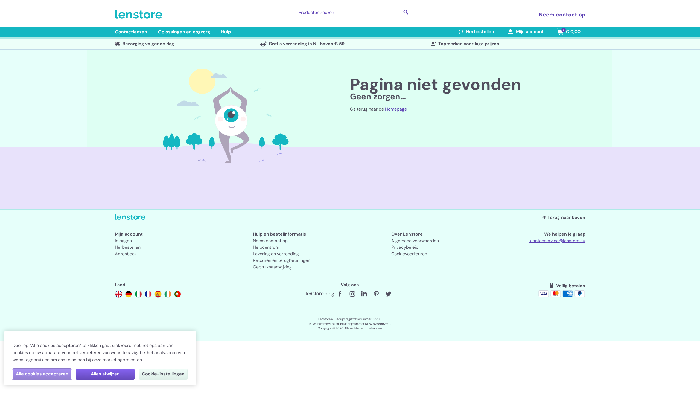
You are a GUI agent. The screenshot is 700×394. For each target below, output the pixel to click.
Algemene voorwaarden (415, 241)
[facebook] (340, 294)
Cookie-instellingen (163, 374)
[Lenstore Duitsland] (128, 294)
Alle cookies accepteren (42, 374)
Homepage (396, 109)
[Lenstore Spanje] (158, 294)
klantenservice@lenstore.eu (557, 241)
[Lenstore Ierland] (168, 294)
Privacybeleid (405, 247)
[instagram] (352, 294)
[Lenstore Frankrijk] (148, 294)
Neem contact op (562, 14)
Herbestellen (480, 31)
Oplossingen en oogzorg (184, 32)
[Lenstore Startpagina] (139, 14)
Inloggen (123, 241)
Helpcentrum (266, 247)
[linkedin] (364, 294)
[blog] (320, 294)
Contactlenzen (131, 32)
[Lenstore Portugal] (178, 294)
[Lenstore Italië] (138, 294)
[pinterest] (376, 294)
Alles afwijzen (105, 374)
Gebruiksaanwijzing (272, 267)
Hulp (226, 32)
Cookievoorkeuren (409, 254)
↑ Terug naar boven (563, 217)
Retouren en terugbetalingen (281, 260)
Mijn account (530, 31)
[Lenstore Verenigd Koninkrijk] (118, 294)
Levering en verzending (276, 254)
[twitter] (388, 294)
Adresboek (126, 254)
